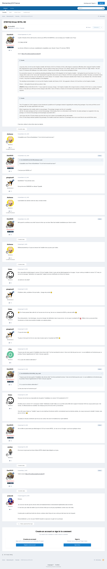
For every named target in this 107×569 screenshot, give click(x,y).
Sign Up (101, 3)
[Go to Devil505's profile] (5, 27)
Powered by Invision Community (53, 566)
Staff (10, 12)
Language (50, 564)
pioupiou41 (10, 177)
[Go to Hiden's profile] (10, 274)
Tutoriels (22, 28)
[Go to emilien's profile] (10, 452)
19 (11, 460)
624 (11, 147)
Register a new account (29, 545)
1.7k (11, 191)
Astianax (10, 134)
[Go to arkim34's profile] (10, 501)
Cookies (57, 564)
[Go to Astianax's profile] (10, 139)
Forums (4, 12)
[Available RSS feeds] (103, 560)
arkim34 (10, 496)
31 (11, 509)
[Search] (103, 8)
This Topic (96, 8)
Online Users (17, 12)
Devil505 (12, 26)
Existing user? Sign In (90, 3)
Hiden (10, 269)
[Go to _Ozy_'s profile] (10, 354)
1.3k (11, 50)
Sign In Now (77, 545)
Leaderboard (26, 12)
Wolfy (21, 523)
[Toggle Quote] (20, 60)
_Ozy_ (10, 349)
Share (89, 27)
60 (11, 283)
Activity (12, 8)
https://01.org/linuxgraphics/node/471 (31, 53)
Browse (5, 8)
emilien (10, 447)
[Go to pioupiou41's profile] (10, 183)
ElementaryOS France (11, 3)
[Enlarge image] (51, 292)
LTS (89, 68)
